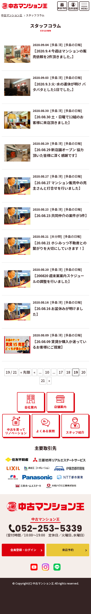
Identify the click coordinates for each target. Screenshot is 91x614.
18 (68, 372)
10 (47, 372)
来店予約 (68, 550)
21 (43, 380)
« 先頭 (25, 372)
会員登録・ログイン (23, 550)
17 (61, 372)
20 (83, 372)
